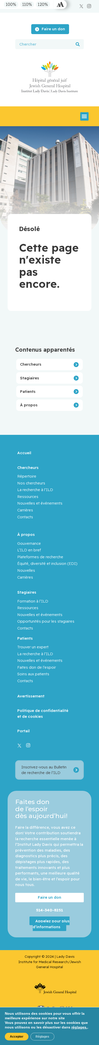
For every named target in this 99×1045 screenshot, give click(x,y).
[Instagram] (89, 6)
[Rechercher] (78, 44)
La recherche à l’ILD (35, 489)
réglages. (79, 1027)
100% (11, 4)
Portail (23, 730)
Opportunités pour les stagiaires (45, 621)
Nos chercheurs (31, 483)
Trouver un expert (32, 647)
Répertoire (26, 476)
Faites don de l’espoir (36, 667)
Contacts (25, 516)
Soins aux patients (33, 673)
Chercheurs (30, 364)
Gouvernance (29, 543)
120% (43, 4)
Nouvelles (26, 570)
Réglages (42, 1036)
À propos (29, 405)
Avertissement (30, 696)
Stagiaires (29, 378)
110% (27, 4)
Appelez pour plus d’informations (51, 924)
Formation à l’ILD (32, 601)
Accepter (16, 1036)
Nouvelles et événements (39, 503)
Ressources (27, 496)
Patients (28, 391)
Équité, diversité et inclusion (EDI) (47, 563)
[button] (84, 116)
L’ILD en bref (29, 550)
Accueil (24, 452)
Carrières (25, 510)
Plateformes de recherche (40, 556)
